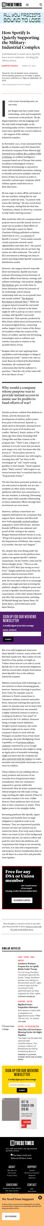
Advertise (32, 1178)
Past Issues (12, 1173)
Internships (32, 1191)
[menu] (27, 5)
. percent (26, 235)
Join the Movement (11, 1216)
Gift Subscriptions (12, 1191)
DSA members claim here (22, 900)
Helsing (8, 157)
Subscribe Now (26, 1124)
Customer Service (12, 1193)
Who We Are (12, 1170)
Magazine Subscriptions (12, 1188)
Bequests (32, 1175)
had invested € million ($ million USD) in (21, 153)
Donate (32, 1170)
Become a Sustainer (32, 1173)
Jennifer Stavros (10, 66)
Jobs (31, 1189)
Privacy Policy (12, 1175)
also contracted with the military (17, 759)
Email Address (9, 630)
